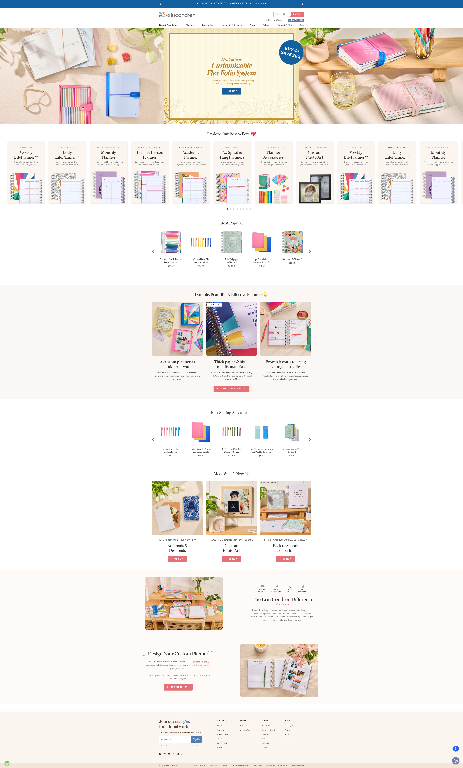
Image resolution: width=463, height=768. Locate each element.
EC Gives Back (222, 743)
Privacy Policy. (194, 745)
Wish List (265, 734)
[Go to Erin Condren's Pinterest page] (178, 754)
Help (270, 20)
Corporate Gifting (223, 734)
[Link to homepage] (177, 14)
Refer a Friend (267, 739)
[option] (231, 3)
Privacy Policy (213, 766)
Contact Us (289, 739)
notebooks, (150, 665)
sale (302, 25)
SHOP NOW (231, 91)
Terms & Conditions (185, 745)
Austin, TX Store (245, 726)
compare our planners (231, 388)
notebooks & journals (231, 25)
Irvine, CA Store (245, 730)
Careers (219, 747)
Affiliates (220, 739)
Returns (287, 730)
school (266, 25)
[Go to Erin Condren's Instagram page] (164, 754)
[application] (456, 761)
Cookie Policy (225, 766)
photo (252, 25)
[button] (160, 4)
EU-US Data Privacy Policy (240, 766)
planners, (197, 661)
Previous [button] (153, 251)
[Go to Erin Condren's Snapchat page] (182, 754)
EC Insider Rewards (268, 730)
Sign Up (196, 739)
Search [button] (278, 14)
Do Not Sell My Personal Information (276, 766)
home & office (284, 25)
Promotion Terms (257, 766)
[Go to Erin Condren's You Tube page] (169, 754)
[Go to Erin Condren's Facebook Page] (160, 754)
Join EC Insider (297, 20)
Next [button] (310, 251)
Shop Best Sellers (178, 687)
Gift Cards (265, 743)
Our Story (220, 726)
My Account (281, 20)
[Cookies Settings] (7, 763)
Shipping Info (289, 726)
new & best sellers (168, 25)
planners (190, 25)
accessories (207, 25)
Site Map (265, 747)
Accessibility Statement (297, 766)
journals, (205, 661)
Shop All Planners (268, 726)
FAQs (287, 734)
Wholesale (220, 730)
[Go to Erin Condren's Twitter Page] (173, 754)
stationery (163, 665)
